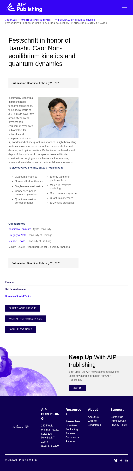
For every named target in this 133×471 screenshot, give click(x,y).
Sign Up (77, 388)
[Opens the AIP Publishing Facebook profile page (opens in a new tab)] (121, 460)
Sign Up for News (20, 329)
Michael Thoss (16, 241)
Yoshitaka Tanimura (19, 229)
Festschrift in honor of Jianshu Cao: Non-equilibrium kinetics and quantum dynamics (56, 23)
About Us (93, 417)
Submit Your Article (22, 308)
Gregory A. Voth (17, 235)
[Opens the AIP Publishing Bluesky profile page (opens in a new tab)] (115, 460)
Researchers (73, 421)
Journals (11, 20)
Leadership (94, 425)
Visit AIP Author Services (25, 318)
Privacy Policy (118, 425)
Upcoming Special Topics (36, 20)
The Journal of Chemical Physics (75, 20)
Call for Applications (15, 289)
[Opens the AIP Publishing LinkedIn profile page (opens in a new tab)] (126, 460)
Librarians (71, 425)
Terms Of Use (118, 420)
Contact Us (116, 417)
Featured (9, 282)
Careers (93, 420)
